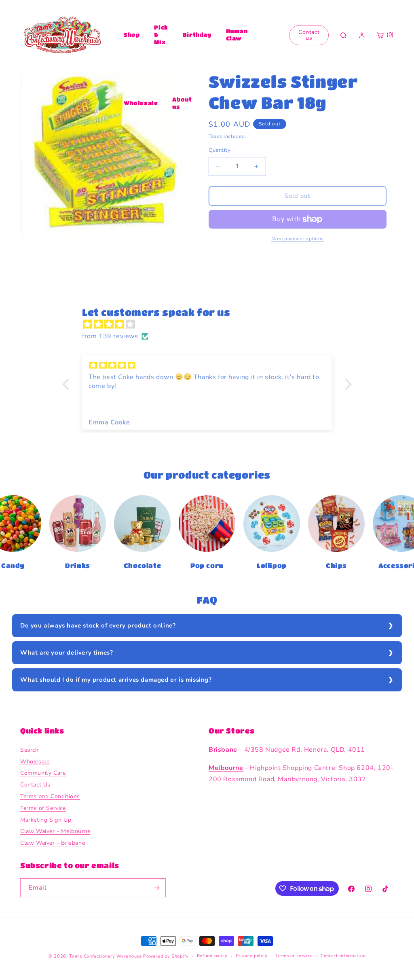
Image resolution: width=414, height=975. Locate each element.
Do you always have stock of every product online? (97, 625)
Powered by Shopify (166, 956)
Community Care (42, 773)
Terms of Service (43, 808)
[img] (211, 324)
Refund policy (212, 956)
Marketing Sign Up (45, 820)
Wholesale (141, 103)
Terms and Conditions (50, 796)
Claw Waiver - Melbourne (55, 831)
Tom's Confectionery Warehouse (105, 956)
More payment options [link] (297, 238)
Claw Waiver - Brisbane (52, 843)
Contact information (343, 956)
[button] (68, 384)
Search (29, 750)
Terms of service (294, 956)
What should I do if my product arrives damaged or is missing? (116, 680)
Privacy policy (252, 956)
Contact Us (35, 784)
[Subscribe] (156, 887)
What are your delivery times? (66, 653)
